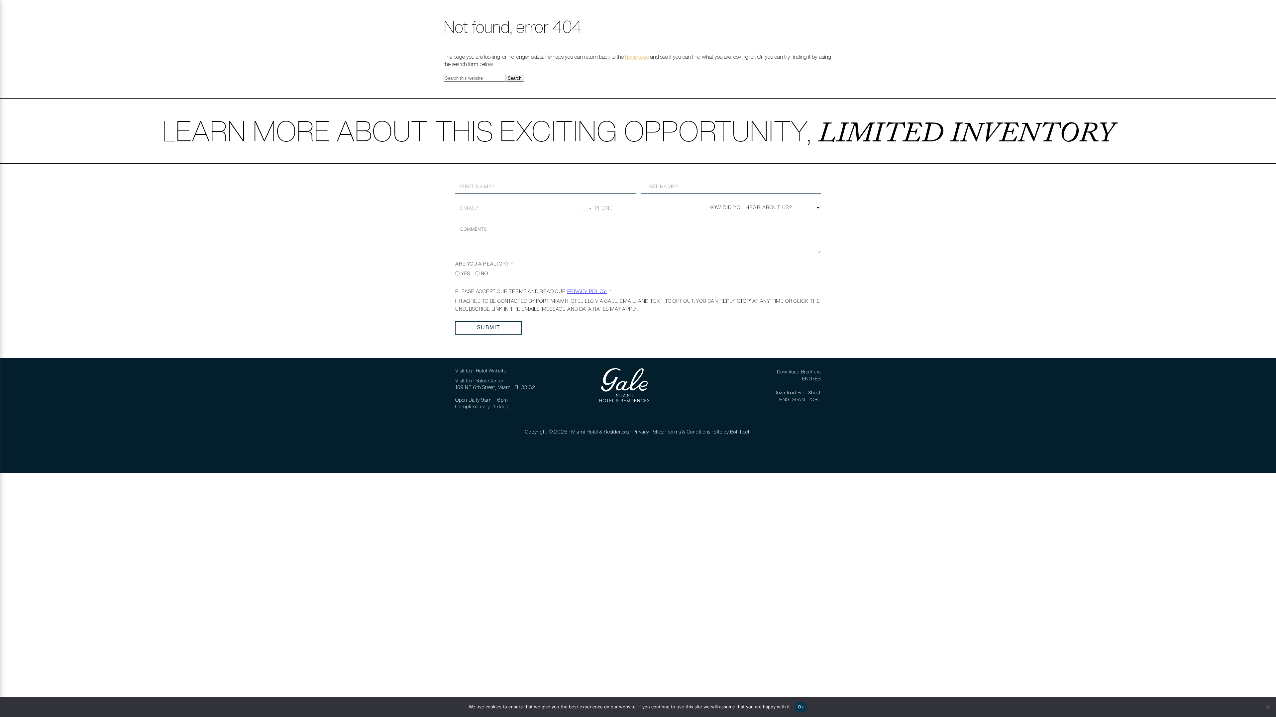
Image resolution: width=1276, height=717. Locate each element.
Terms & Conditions (689, 431)
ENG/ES (811, 378)
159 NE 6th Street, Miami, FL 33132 (495, 387)
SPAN (799, 399)
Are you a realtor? (481, 263)
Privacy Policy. (587, 291)
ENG (784, 399)
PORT (814, 399)
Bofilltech (740, 431)
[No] (1267, 707)
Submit (488, 327)
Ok (801, 706)
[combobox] (586, 208)
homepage (637, 56)
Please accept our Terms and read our (531, 291)
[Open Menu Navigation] (14, 16)
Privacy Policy (648, 431)
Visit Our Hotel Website (480, 370)
